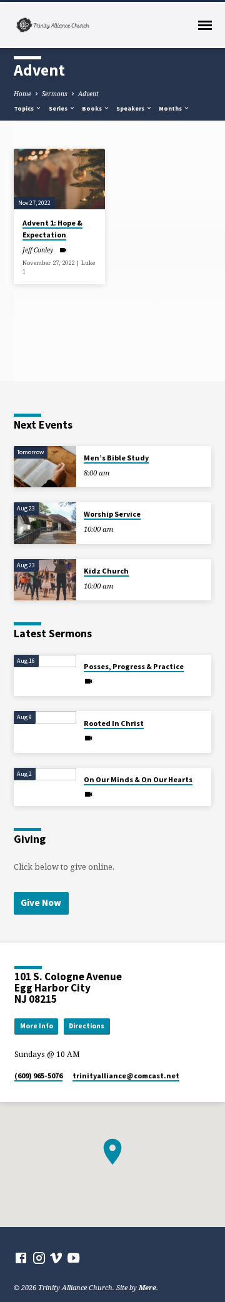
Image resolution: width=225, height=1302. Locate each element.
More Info (36, 1025)
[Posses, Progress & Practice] (45, 676)
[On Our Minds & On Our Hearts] (45, 785)
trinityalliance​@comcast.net (125, 1075)
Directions (86, 1025)
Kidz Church (106, 570)
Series (59, 108)
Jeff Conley (37, 250)
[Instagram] (39, 1258)
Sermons (55, 93)
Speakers (131, 108)
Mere (147, 1287)
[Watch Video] (63, 250)
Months (171, 108)
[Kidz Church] (45, 580)
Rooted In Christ (114, 723)
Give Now (41, 902)
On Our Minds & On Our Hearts (138, 779)
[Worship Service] (45, 523)
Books (92, 108)
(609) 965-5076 (38, 1075)
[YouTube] (73, 1258)
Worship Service (112, 514)
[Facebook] (21, 1258)
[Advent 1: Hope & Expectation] (59, 179)
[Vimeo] (56, 1258)
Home (22, 93)
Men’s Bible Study (116, 457)
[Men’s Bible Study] (45, 467)
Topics (24, 108)
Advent (88, 93)
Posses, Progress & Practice (134, 666)
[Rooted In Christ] (45, 732)
